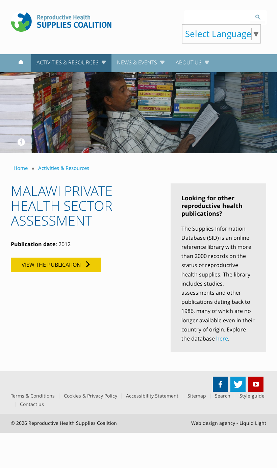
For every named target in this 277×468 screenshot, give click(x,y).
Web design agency (213, 423)
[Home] (21, 63)
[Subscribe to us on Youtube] (255, 384)
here (222, 338)
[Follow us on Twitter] (238, 384)
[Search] (258, 16)
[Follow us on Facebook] (220, 384)
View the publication (51, 264)
